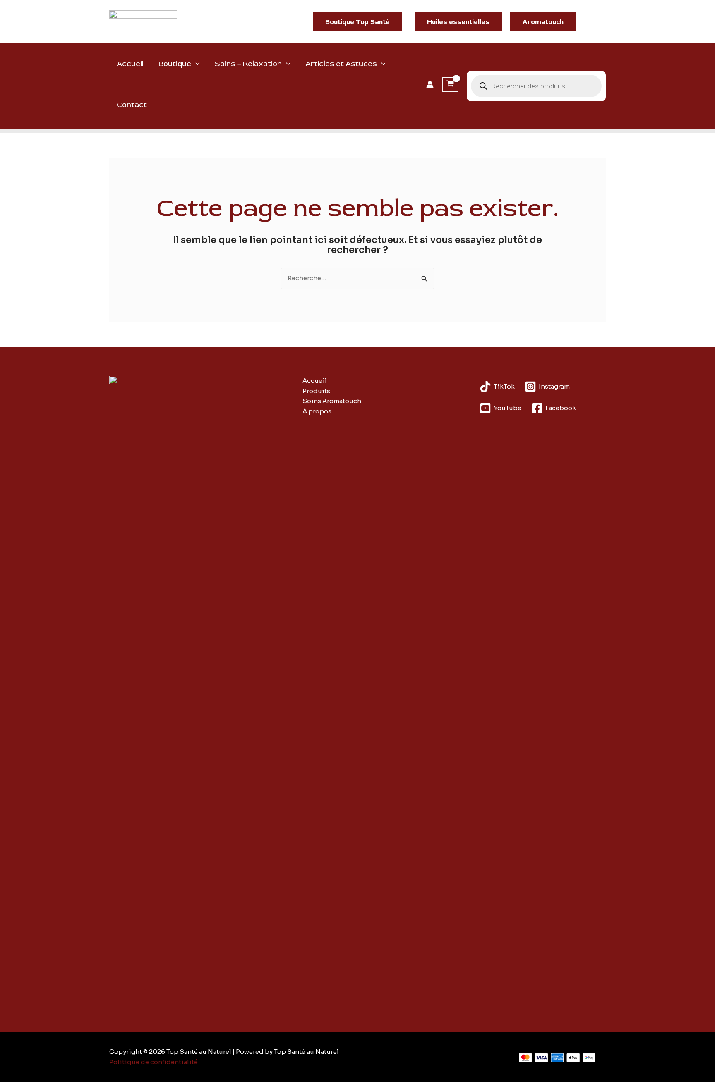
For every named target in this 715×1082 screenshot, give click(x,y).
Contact (132, 105)
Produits (316, 391)
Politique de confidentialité (153, 1062)
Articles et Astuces (341, 64)
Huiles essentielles (458, 22)
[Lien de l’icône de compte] (430, 84)
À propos (316, 411)
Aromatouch (543, 22)
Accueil (130, 64)
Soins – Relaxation (248, 64)
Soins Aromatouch (331, 401)
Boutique (174, 64)
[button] (357, 21)
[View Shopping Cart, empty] (450, 84)
